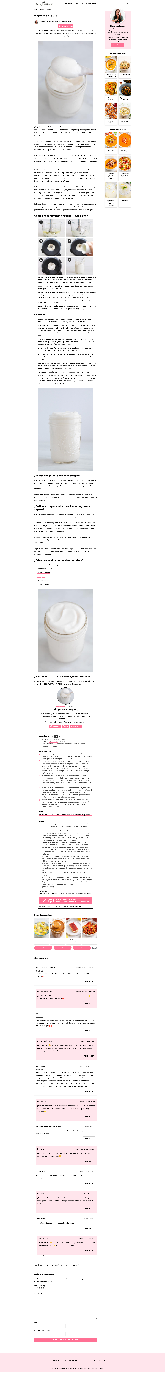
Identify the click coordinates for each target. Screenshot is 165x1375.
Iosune (59, 21)
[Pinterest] (100, 1360)
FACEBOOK (41, 684)
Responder (89, 981)
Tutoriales (48, 9)
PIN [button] (66, 726)
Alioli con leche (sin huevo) (47, 565)
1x (56, 736)
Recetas (68, 3)
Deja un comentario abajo (58, 902)
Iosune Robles (77, 906)
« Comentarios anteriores (44, 1256)
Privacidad (95, 1368)
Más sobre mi (117, 45)
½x (52, 736)
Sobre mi (79, 3)
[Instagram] (105, 1360)
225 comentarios (67, 21)
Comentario (39, 1293)
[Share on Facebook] (63, 948)
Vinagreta (41, 576)
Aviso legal (102, 1368)
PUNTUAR (77, 726)
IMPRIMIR (56, 726)
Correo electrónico (42, 1331)
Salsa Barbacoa (43, 572)
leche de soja (54, 741)
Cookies (88, 1368)
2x (59, 736)
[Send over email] (82, 948)
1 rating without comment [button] (68, 1265)
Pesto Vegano (42, 580)
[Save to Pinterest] (43, 948)
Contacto (83, 1360)
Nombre (38, 1322)
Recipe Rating (39, 1286)
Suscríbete (91, 3)
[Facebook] (95, 1360)
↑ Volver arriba (56, 1360)
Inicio (35, 9)
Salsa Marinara (43, 584)
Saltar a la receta (66, 26)
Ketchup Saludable (44, 569)
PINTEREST (60, 684)
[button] (57, 706)
